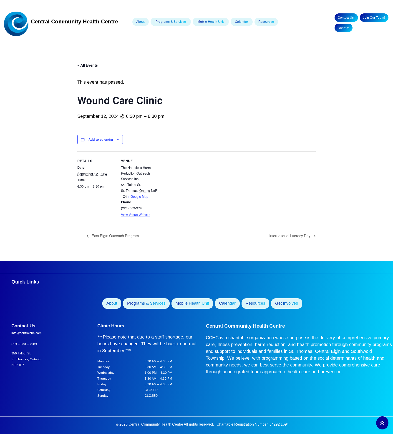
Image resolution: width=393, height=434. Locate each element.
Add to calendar (100, 139)
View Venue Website (135, 214)
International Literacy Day (290, 235)
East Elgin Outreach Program (115, 235)
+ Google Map (138, 196)
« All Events (87, 65)
